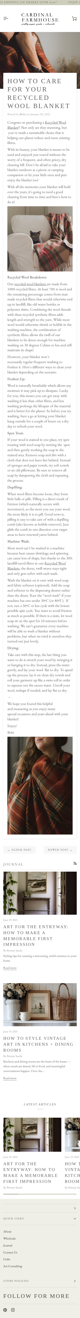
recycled (20, 284)
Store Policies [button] (16, 1281)
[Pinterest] (5, 1310)
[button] (40, 1208)
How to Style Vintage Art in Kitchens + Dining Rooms (38, 1044)
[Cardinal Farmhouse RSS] (75, 863)
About (7, 1231)
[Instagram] (13, 1310)
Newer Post (60, 850)
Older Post (19, 850)
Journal (7, 1245)
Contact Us (10, 1252)
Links (6, 1259)
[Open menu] (9, 18)
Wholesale (9, 1238)
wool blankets (36, 284)
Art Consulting (12, 1266)
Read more (10, 968)
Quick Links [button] (13, 1218)
